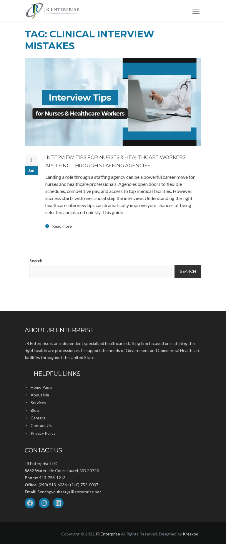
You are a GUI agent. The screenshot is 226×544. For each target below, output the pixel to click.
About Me (40, 394)
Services (38, 402)
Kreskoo (190, 533)
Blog (35, 410)
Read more (62, 226)
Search (35, 260)
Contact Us (41, 425)
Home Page (41, 387)
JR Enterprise (107, 533)
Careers (38, 417)
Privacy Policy (43, 433)
